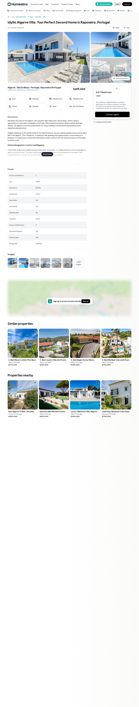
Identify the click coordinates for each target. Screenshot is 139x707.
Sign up (85, 301)
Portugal (30, 16)
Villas (48, 10)
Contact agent (112, 114)
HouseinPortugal (15, 414)
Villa (44, 16)
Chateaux (98, 10)
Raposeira (38, 16)
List (13, 16)
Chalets (122, 10)
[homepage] (9, 17)
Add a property (105, 4)
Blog (77, 4)
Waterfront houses (34, 10)
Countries (55, 4)
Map (47, 4)
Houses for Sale (37, 4)
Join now (127, 4)
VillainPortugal (14, 362)
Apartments (111, 10)
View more (47, 154)
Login (117, 4)
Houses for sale (21, 16)
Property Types (67, 4)
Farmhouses (59, 10)
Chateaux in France (16, 10)
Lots (87, 10)
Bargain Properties (74, 10)
